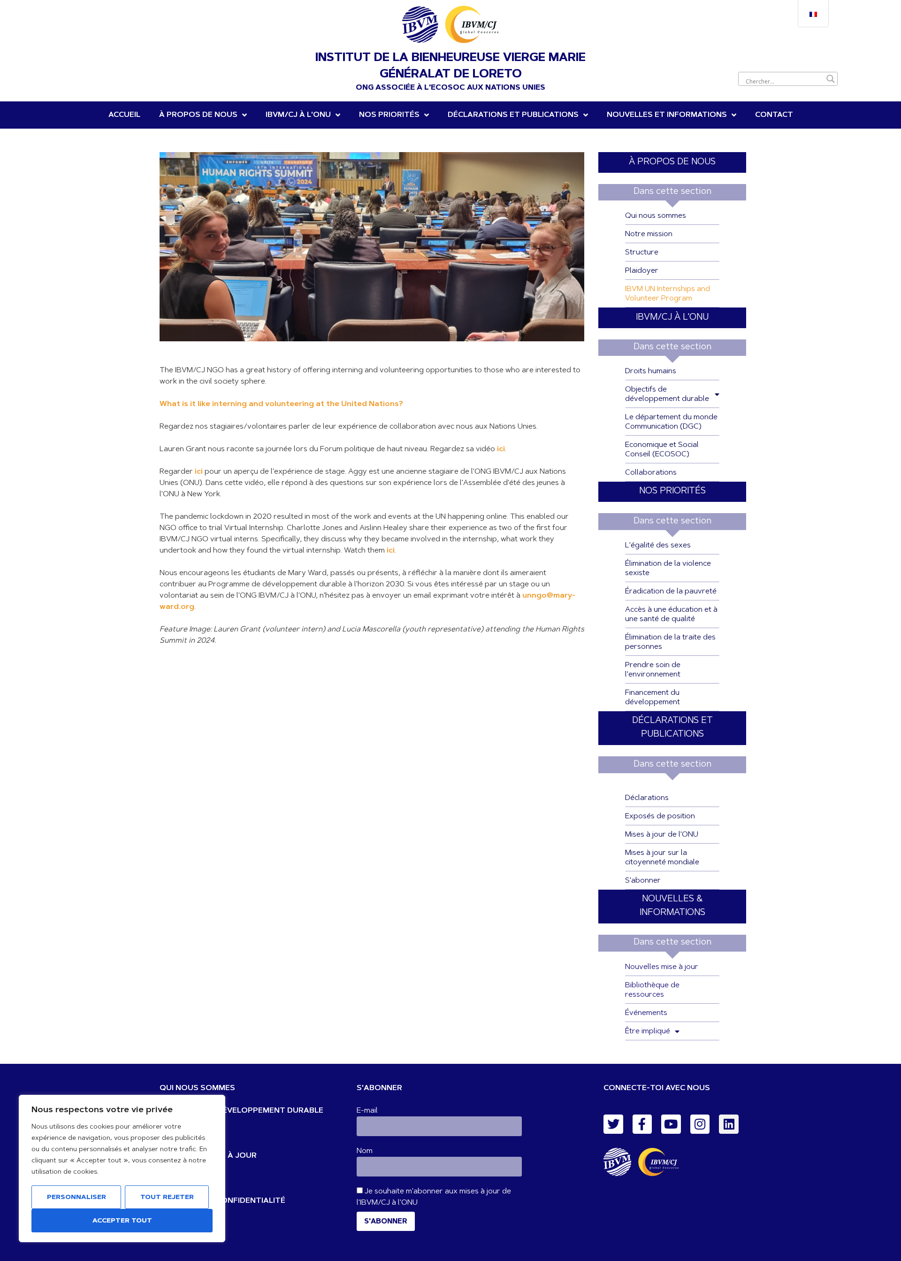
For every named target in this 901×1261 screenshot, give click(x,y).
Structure (641, 252)
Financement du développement (652, 697)
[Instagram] (700, 1124)
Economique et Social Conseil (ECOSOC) (662, 449)
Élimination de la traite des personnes (670, 642)
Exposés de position (660, 816)
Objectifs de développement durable (667, 394)
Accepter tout (122, 1221)
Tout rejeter (167, 1197)
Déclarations (647, 798)
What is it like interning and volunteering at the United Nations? (281, 404)
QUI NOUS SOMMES (197, 1088)
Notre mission (648, 234)
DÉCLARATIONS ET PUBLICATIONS (513, 115)
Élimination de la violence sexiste (668, 568)
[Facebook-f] (642, 1124)
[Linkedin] (729, 1124)
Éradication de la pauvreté (671, 591)
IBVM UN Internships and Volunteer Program (667, 293)
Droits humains (650, 371)
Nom (365, 1151)
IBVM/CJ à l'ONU (298, 115)
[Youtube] (671, 1124)
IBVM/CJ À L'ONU (672, 317)
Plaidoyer (641, 271)
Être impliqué (647, 1031)
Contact (774, 115)
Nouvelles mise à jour (661, 967)
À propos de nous (198, 115)
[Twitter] (613, 1124)
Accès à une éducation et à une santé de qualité (671, 614)
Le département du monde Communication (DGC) (671, 422)
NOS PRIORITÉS (389, 115)
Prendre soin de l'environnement (652, 669)
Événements (646, 1013)
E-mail (367, 1111)
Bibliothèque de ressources (652, 990)
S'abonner (643, 880)
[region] (122, 1168)
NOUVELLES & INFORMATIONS (672, 906)
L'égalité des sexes (658, 545)
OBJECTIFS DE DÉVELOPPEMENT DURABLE (241, 1111)
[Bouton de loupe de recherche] (830, 78)
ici (199, 472)
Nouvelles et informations (667, 115)
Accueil (124, 115)
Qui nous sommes (655, 216)
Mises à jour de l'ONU (661, 834)
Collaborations (651, 473)
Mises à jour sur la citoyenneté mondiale (662, 857)
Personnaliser (76, 1197)
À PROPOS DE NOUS (672, 162)
